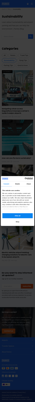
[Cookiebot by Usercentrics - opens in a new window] (25, 179)
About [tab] (29, 184)
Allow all (17, 215)
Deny (17, 222)
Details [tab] (17, 184)
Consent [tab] (6, 184)
